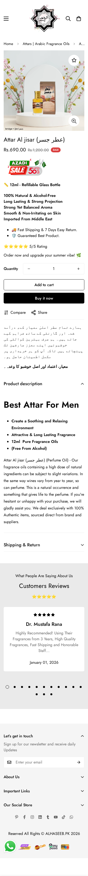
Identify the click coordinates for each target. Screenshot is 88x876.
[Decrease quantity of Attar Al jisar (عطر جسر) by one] (28, 268)
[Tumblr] (48, 817)
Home (8, 43)
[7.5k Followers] (32, 817)
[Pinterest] (17, 817)
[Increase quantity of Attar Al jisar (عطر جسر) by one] (78, 268)
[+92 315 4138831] (71, 817)
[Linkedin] (40, 817)
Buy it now (44, 298)
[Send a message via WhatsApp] (10, 846)
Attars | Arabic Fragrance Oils (46, 43)
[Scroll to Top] (79, 850)
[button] (78, 18)
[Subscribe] (78, 762)
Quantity (11, 268)
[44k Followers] (24, 817)
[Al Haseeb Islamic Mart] (44, 18)
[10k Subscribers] (56, 817)
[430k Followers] (63, 817)
